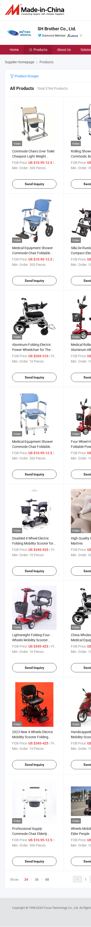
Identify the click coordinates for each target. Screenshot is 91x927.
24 (26, 879)
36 (37, 879)
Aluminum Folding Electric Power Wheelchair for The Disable (31, 349)
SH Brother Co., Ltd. (57, 28)
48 (47, 879)
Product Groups (26, 76)
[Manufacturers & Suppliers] (35, 9)
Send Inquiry (34, 184)
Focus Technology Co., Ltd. (61, 908)
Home (14, 49)
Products (40, 49)
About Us (64, 49)
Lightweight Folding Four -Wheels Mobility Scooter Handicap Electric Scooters (32, 640)
